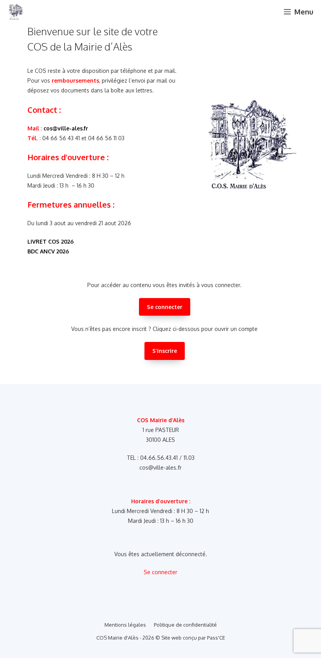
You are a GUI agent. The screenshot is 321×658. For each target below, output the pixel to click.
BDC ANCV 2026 (48, 251)
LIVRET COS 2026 (50, 241)
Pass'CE (216, 637)
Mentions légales (125, 625)
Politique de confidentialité (185, 625)
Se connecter (164, 307)
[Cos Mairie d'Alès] (16, 12)
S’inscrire (164, 350)
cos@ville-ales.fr (65, 128)
